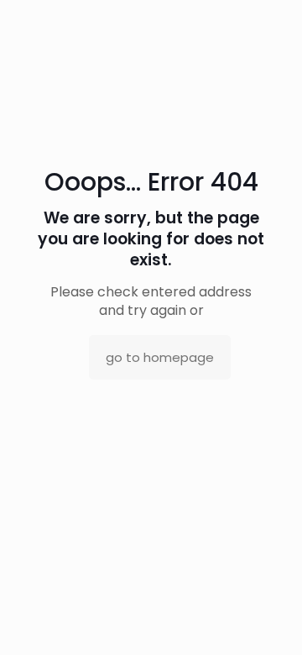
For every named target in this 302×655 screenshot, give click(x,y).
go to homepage (160, 357)
